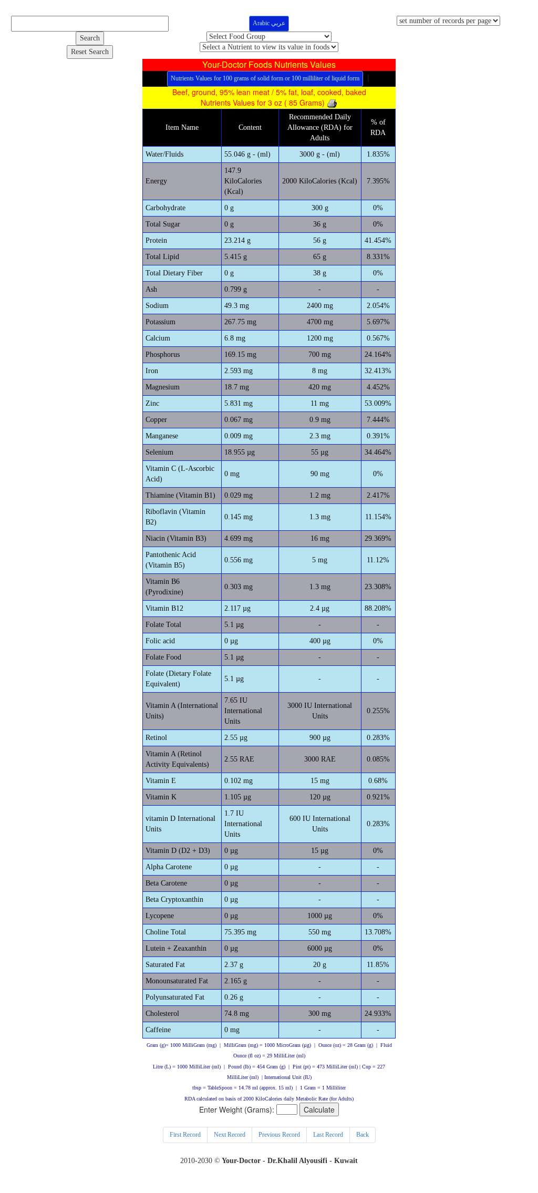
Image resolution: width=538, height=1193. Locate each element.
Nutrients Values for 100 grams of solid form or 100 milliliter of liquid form (265, 78)
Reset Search (90, 52)
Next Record (229, 1134)
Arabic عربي (269, 23)
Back (362, 1134)
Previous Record (279, 1134)
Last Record (328, 1134)
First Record (185, 1134)
